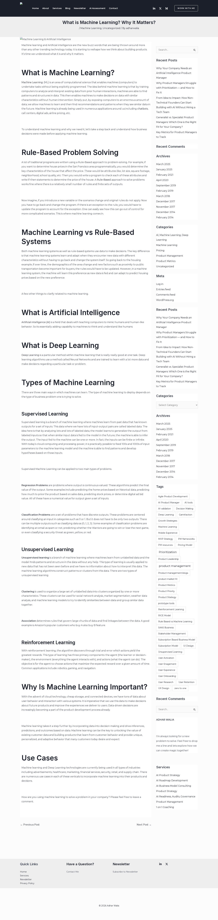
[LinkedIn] (154, 8)
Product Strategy (167, 597)
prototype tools (166, 603)
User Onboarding (167, 676)
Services (57, 8)
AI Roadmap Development (172, 780)
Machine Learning (91, 28)
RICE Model (164, 615)
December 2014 (165, 212)
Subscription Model (168, 645)
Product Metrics (165, 261)
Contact (113, 8)
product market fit (167, 579)
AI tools (188, 502)
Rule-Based (104, 179)
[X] (166, 864)
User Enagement (167, 664)
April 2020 (162, 180)
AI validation (164, 508)
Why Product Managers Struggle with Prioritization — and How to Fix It (176, 88)
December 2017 (165, 201)
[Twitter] (160, 8)
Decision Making (184, 508)
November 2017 (165, 206)
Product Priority (166, 591)
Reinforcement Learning (171, 609)
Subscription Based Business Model (176, 639)
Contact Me (72, 871)
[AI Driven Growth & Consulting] (23, 8)
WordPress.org (165, 300)
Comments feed (165, 294)
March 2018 (163, 196)
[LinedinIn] (160, 864)
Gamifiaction (185, 514)
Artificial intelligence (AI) (36, 322)
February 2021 (164, 174)
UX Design (163, 688)
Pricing (160, 250)
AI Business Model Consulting (173, 785)
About (45, 8)
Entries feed (163, 289)
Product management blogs (173, 573)
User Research (165, 682)
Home (35, 8)
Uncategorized (111, 28)
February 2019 (164, 190)
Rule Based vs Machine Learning (175, 621)
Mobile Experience (167, 533)
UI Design (188, 645)
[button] (184, 8)
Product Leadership (168, 559)
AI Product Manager (168, 502)
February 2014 (164, 217)
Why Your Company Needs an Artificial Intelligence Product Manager (174, 73)
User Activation (166, 658)
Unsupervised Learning (170, 652)
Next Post (144, 824)
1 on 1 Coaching (165, 807)
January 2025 (164, 169)
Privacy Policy (27, 883)
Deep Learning (30, 355)
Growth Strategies (167, 520)
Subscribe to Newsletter (125, 871)
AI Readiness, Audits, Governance (175, 796)
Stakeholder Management (172, 633)
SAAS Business (166, 627)
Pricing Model (185, 545)
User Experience (166, 670)
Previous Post (30, 824)
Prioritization (168, 552)
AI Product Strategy (168, 775)
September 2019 (166, 185)
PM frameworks (186, 539)
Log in (159, 284)
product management (175, 566)
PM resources (165, 545)
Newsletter (80, 8)
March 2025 (163, 164)
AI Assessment (97, 8)
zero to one (180, 688)
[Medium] (166, 8)
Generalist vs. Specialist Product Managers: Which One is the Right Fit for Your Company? (176, 122)
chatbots (142, 108)
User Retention (186, 682)
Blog (67, 8)
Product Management (169, 255)
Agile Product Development (173, 496)
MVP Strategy (165, 539)
